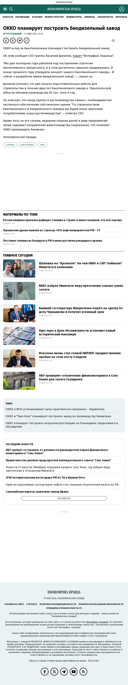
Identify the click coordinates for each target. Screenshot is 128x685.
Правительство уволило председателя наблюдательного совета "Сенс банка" (58, 460)
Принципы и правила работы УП (64, 608)
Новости (8, 17)
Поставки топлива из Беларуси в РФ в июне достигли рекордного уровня (52, 240)
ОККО (42, 145)
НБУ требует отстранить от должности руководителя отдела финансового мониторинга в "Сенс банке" (57, 451)
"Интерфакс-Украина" (97, 622)
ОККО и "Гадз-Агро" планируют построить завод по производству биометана (58, 416)
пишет (78, 56)
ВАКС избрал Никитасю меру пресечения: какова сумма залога (81, 287)
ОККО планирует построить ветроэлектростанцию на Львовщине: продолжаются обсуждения (62, 424)
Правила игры (74, 17)
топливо (10, 145)
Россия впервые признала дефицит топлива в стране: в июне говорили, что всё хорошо (62, 220)
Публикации (22, 17)
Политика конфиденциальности (57, 604)
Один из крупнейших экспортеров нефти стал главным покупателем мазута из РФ (62, 484)
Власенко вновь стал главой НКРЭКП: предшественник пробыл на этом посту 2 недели (80, 355)
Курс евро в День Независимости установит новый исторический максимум (77, 332)
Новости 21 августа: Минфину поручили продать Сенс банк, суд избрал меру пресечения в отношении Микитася (58, 468)
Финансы (89, 17)
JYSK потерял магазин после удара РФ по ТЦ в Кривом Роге (45, 477)
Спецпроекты (105, 17)
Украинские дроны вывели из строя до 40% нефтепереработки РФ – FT (51, 230)
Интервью (121, 17)
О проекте (31, 604)
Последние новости (19, 444)
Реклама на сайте (14, 604)
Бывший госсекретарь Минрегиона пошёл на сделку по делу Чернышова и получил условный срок (81, 310)
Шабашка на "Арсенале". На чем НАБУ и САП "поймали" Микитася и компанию (80, 265)
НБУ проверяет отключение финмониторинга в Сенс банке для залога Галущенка (78, 377)
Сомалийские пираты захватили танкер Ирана (37, 491)
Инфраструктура (54, 17)
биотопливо (27, 145)
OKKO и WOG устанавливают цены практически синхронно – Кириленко (55, 409)
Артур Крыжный (12, 33)
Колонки (37, 17)
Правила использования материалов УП (101, 604)
